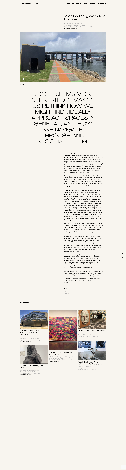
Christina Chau (68, 293)
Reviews (70, 3)
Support (94, 3)
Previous (41, 54)
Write (78, 3)
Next (84, 54)
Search (102, 3)
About (85, 3)
